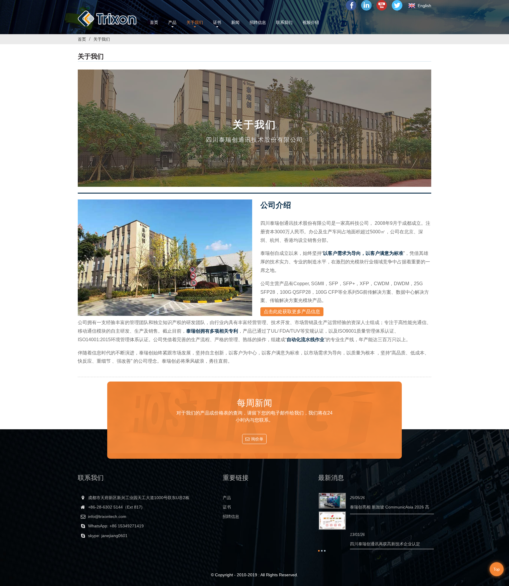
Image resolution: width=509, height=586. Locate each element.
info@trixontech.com (107, 516)
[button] (291, 311)
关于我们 (101, 39)
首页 (82, 39)
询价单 (257, 439)
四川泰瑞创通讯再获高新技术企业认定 (385, 544)
